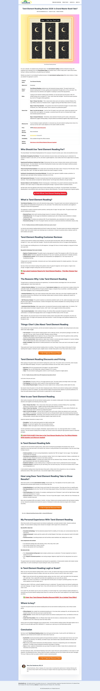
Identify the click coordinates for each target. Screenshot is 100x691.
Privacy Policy (65, 2)
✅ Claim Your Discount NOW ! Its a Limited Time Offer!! (50, 597)
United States (57, 684)
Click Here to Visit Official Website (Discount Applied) (43, 142)
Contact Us (72, 2)
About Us (78, 2)
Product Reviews (59, 11)
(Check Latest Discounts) (39, 127)
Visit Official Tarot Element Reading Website (51, 193)
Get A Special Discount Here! (51, 353)
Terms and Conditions (56, 2)
